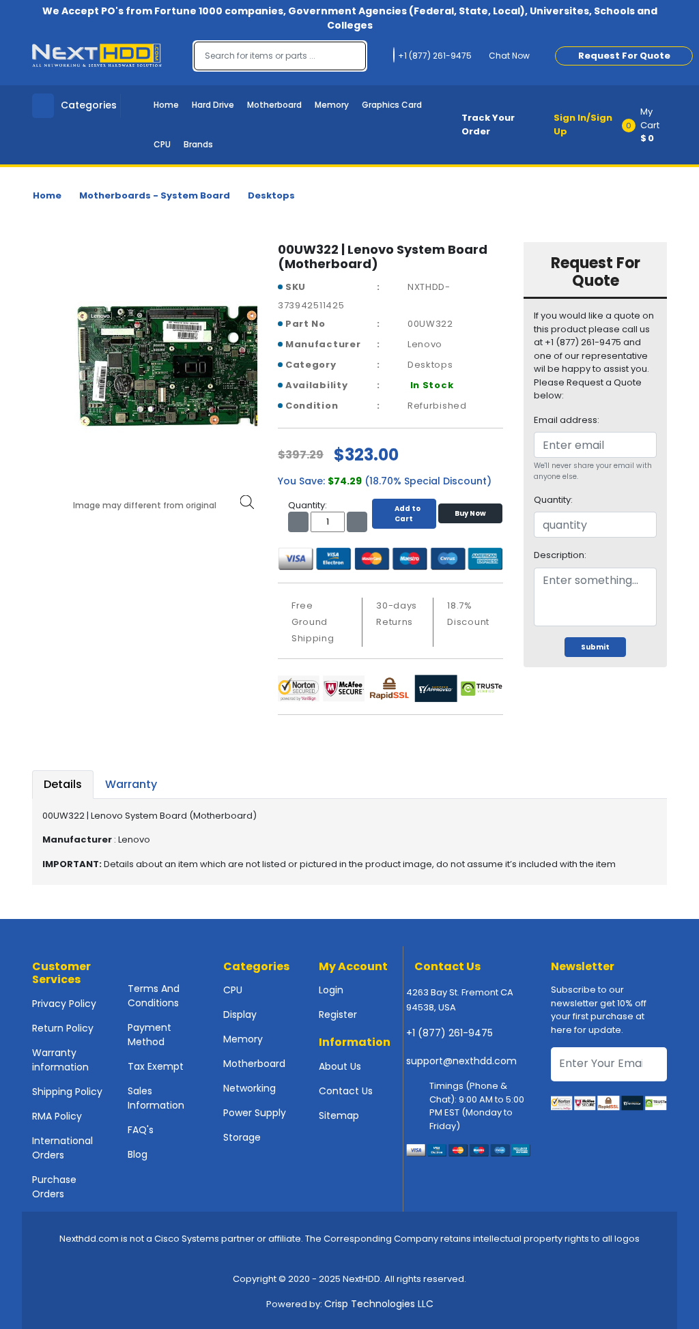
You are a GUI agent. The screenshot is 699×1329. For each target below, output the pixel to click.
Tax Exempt (156, 1066)
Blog (137, 1154)
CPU (162, 144)
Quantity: (553, 499)
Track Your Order (488, 124)
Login (331, 990)
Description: (560, 555)
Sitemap (339, 1115)
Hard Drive (213, 105)
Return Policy (63, 1028)
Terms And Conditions (154, 996)
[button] (649, 124)
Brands (198, 144)
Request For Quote (624, 55)
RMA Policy (57, 1116)
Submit (595, 647)
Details (63, 784)
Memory (332, 105)
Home (166, 105)
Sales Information (156, 1098)
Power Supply (254, 1113)
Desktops (271, 195)
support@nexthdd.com (461, 1061)
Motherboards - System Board (154, 195)
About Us (340, 1066)
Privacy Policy (64, 1003)
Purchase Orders (54, 1187)
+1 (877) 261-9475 (449, 1033)
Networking (249, 1088)
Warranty (131, 784)
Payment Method (149, 1035)
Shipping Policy (67, 1091)
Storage (242, 1137)
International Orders (62, 1148)
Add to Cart (407, 513)
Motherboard (274, 105)
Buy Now (470, 513)
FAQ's (141, 1130)
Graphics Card (392, 105)
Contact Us (346, 1091)
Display (240, 1014)
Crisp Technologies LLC (378, 1304)
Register (338, 1014)
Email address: (566, 419)
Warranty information (60, 1060)
